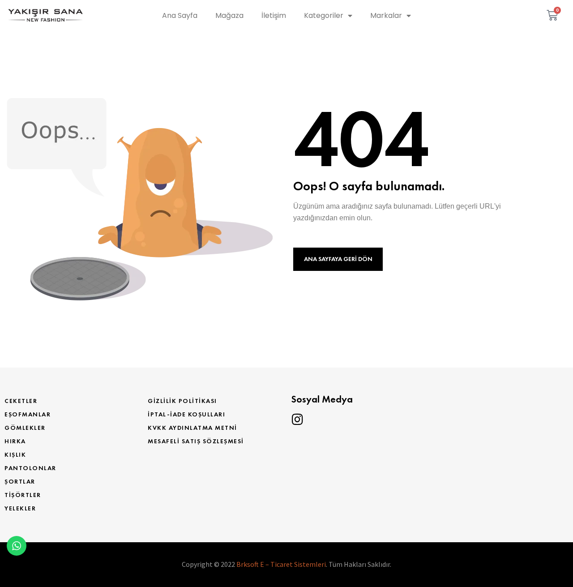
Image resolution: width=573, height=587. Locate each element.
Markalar (386, 15)
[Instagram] (297, 419)
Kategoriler (323, 15)
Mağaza (229, 15)
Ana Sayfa (179, 15)
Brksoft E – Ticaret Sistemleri (281, 564)
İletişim (273, 15)
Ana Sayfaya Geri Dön (338, 259)
